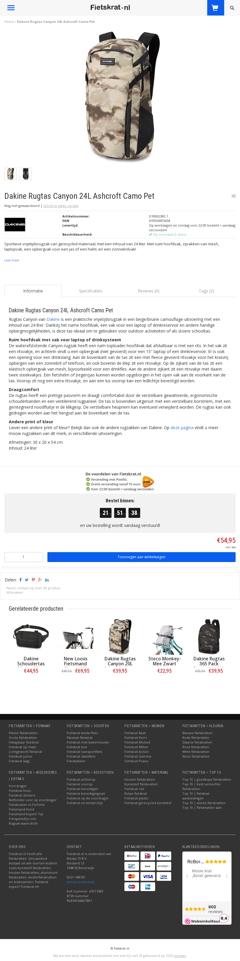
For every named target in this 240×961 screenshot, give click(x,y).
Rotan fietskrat (135, 793)
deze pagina (182, 427)
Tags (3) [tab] (206, 291)
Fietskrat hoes (20, 790)
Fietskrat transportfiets (84, 751)
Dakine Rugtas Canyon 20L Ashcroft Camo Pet (120, 666)
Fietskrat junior (20, 756)
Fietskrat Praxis (136, 761)
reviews (180, 955)
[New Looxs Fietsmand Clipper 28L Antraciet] (75, 637)
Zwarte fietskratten (197, 742)
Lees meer (11, 260)
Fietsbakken (76, 761)
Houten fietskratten (139, 779)
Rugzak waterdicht (23, 823)
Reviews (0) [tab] (149, 291)
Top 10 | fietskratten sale (202, 807)
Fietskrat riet (134, 789)
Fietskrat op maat (22, 747)
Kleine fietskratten (23, 733)
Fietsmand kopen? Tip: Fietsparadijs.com (26, 816)
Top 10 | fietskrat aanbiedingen (195, 795)
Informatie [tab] (33, 291)
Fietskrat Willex (136, 747)
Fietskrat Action (136, 751)
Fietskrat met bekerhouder (88, 742)
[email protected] (81, 882)
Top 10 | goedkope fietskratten (206, 779)
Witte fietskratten (195, 751)
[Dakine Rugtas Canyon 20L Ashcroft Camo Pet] (120, 637)
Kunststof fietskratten (141, 784)
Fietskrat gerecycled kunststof (148, 803)
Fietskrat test (77, 747)
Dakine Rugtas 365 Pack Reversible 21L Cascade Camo (209, 666)
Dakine (53, 319)
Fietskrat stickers (22, 795)
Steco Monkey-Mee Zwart (164, 661)
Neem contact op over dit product (34, 588)
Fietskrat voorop (79, 784)
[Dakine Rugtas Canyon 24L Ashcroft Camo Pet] (122, 99)
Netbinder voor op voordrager (33, 800)
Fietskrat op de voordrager (88, 798)
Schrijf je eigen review (60, 205)
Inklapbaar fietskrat (24, 742)
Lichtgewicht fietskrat (25, 751)
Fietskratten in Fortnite (27, 804)
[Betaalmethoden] (131, 856)
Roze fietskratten (195, 747)
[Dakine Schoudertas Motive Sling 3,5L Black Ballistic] (31, 637)
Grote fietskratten (23, 737)
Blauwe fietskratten (197, 733)
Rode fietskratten (195, 737)
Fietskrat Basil (135, 733)
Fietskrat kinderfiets (82, 733)
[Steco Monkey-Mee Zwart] (164, 637)
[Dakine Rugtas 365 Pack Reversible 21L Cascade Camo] (209, 637)
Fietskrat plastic (136, 798)
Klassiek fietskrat (79, 737)
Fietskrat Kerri (135, 737)
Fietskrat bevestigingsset (86, 793)
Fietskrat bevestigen (82, 789)
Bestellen (31, 683)
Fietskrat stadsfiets (81, 756)
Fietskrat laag (19, 761)
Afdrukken (15, 592)
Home (9, 21)
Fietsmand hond (21, 809)
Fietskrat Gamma (137, 756)
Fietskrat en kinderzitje (85, 803)
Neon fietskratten (196, 756)
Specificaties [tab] (90, 291)
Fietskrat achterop (81, 779)
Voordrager (18, 786)
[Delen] (20, 580)
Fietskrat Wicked (137, 742)
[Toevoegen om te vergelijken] (234, 196)
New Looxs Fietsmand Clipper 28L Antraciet (76, 666)
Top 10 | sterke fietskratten (203, 803)
